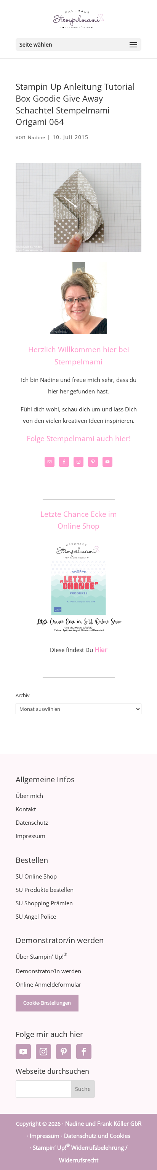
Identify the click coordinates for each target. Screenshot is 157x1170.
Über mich (29, 795)
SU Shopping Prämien (44, 903)
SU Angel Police (36, 916)
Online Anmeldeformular (48, 984)
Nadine (36, 137)
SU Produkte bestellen (45, 889)
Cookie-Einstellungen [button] (47, 1002)
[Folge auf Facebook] (83, 1051)
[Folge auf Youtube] (23, 1051)
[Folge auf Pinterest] (63, 1051)
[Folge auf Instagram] (43, 1051)
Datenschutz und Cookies (97, 1135)
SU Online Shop (36, 876)
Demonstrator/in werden (48, 971)
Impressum (30, 836)
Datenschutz (32, 822)
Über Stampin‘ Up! (41, 956)
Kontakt (26, 809)
